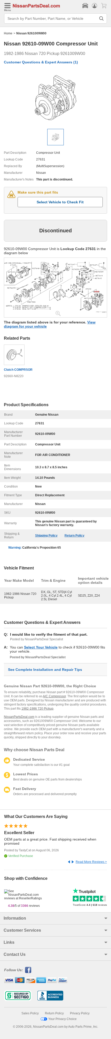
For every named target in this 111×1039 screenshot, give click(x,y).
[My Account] (94, 6)
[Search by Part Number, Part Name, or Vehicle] (101, 18)
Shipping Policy (46, 535)
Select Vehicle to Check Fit (60, 202)
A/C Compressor (54, 696)
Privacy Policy (80, 1013)
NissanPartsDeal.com (19, 717)
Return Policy (74, 535)
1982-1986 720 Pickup (37, 708)
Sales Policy (30, 1013)
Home (8, 33)
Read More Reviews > (91, 862)
